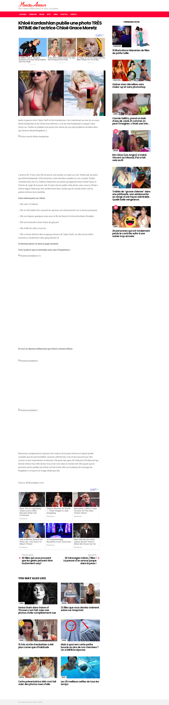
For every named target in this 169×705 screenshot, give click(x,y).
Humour (33, 14)
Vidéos (73, 14)
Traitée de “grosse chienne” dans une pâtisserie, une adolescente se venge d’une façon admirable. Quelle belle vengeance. (131, 195)
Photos (64, 14)
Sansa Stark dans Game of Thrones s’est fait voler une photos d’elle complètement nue (37, 610)
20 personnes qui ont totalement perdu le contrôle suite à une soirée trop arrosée (131, 233)
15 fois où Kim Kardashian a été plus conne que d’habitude (36, 646)
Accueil (22, 14)
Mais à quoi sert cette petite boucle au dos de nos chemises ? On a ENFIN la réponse (80, 647)
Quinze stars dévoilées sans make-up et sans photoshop (128, 86)
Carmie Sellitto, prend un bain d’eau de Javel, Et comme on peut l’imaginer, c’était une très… (131, 121)
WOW (41, 14)
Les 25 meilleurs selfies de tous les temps (80, 683)
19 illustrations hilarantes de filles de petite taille (130, 52)
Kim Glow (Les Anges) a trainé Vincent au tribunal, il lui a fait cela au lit (129, 157)
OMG (55, 14)
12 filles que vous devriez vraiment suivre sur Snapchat (80, 609)
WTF (49, 14)
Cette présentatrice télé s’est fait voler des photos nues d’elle (37, 683)
